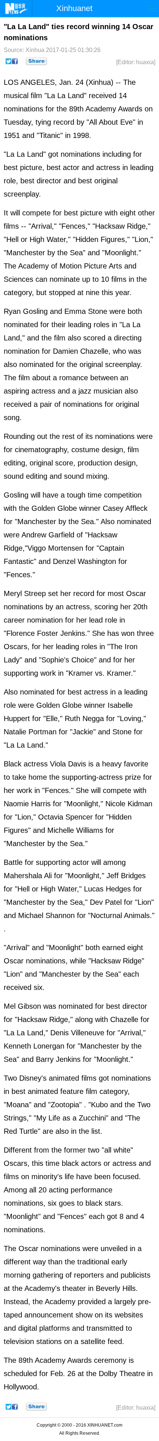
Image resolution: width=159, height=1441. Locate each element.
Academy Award (112, 109)
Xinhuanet (74, 8)
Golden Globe (54, 508)
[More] (36, 61)
